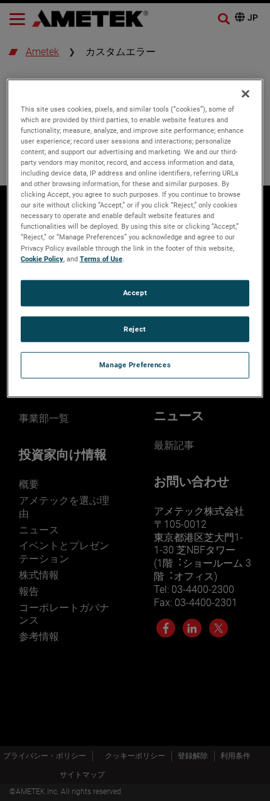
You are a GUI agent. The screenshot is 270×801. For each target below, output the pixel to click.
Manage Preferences (135, 364)
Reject (135, 328)
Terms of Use (101, 258)
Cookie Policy (42, 258)
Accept (135, 292)
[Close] (245, 93)
